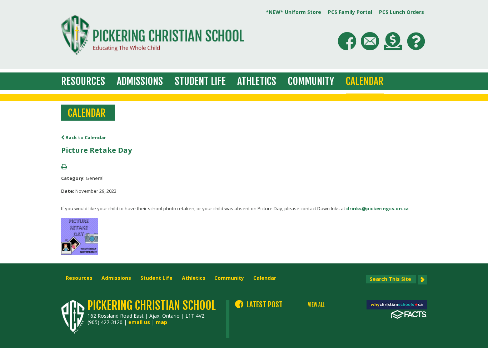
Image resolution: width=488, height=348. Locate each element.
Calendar (365, 81)
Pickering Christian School (152, 305)
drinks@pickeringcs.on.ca (377, 208)
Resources (83, 81)
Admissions (140, 81)
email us (139, 322)
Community (311, 81)
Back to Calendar (85, 137)
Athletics (256, 81)
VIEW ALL (316, 305)
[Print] (64, 167)
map (161, 322)
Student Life (200, 81)
